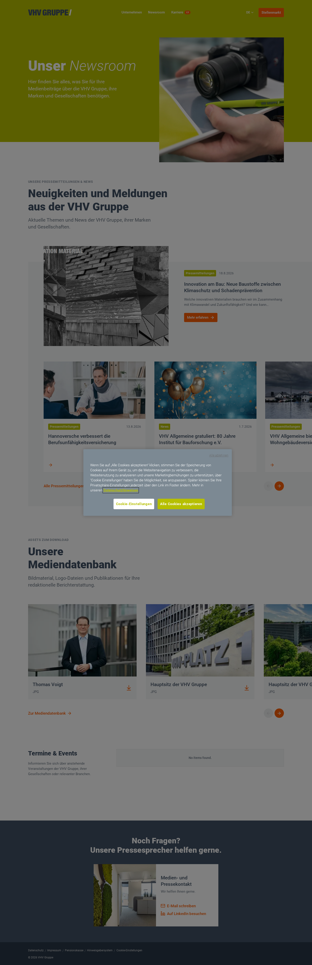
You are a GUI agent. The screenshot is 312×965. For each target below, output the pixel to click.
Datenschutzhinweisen (120, 490)
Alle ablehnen (218, 455)
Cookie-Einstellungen (134, 504)
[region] (157, 482)
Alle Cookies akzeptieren (181, 504)
